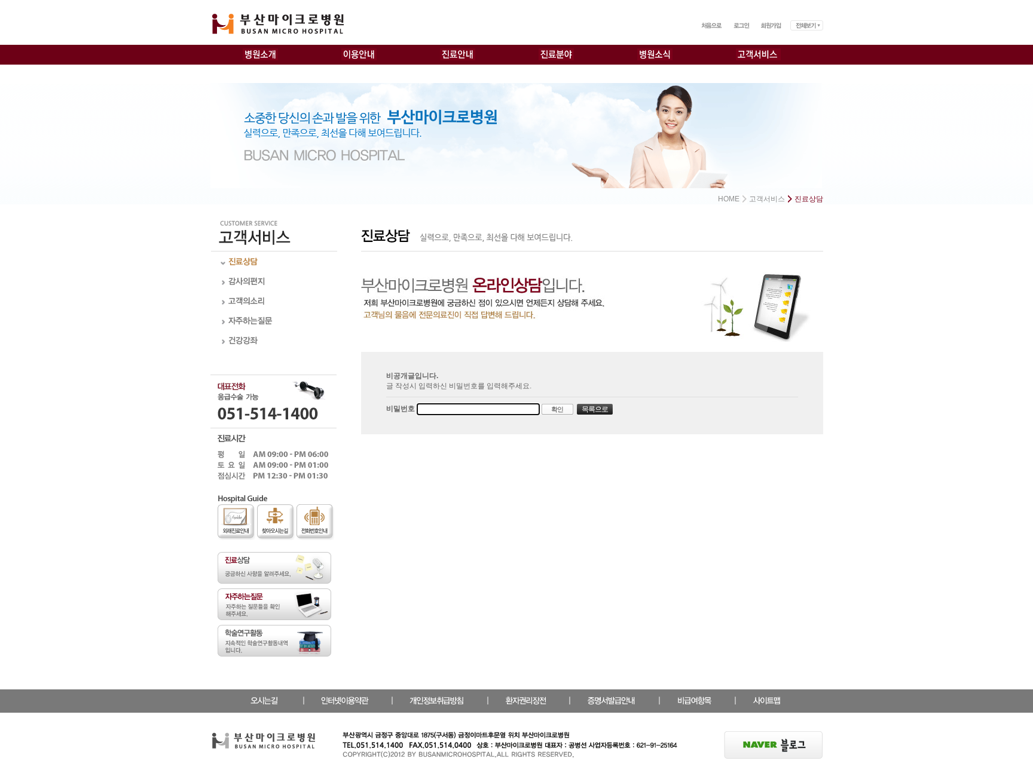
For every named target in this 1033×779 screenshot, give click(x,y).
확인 (557, 409)
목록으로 (595, 409)
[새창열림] (773, 736)
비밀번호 (401, 409)
